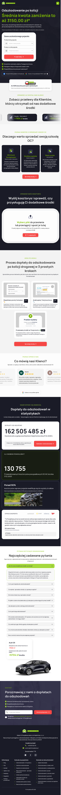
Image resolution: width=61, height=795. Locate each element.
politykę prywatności (19, 716)
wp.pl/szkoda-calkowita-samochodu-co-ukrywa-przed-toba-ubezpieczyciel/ (24, 535)
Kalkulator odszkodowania (44, 444)
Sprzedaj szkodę (30, 176)
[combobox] (19, 43)
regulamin (29, 716)
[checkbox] (6, 717)
